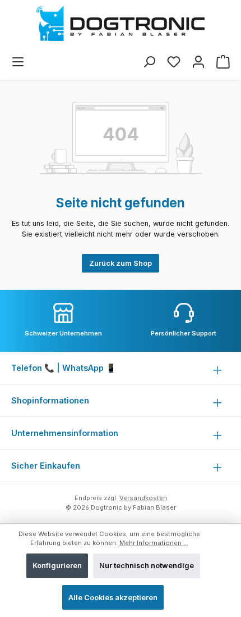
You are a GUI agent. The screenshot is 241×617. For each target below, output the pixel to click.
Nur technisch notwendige (146, 565)
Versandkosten (143, 498)
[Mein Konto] (198, 61)
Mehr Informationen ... (153, 543)
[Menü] (18, 61)
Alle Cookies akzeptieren (112, 597)
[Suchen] (149, 61)
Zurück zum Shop (120, 263)
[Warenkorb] (223, 61)
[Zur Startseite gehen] (120, 23)
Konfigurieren (57, 565)
